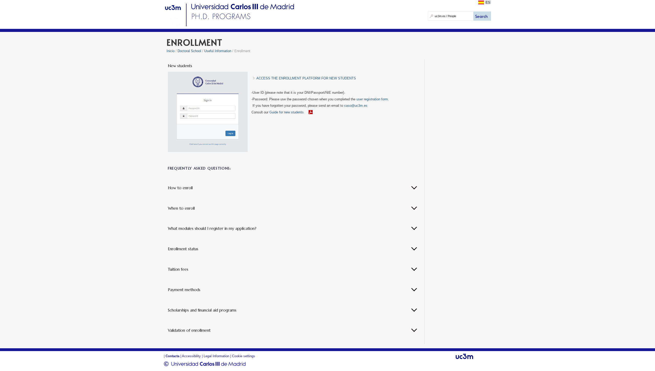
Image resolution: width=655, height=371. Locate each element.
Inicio (170, 51)
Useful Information (217, 51)
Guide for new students (286, 112)
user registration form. (372, 99)
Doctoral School (189, 51)
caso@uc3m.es (355, 105)
